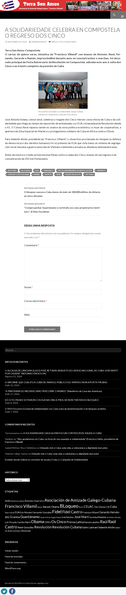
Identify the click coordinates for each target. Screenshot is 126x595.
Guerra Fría (45, 517)
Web (27, 314)
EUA (37, 170)
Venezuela (26, 530)
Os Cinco (58, 521)
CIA (108, 507)
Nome (28, 287)
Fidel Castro (72, 512)
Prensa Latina (75, 522)
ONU (48, 522)
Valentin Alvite (73, 174)
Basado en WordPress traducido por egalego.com (26, 583)
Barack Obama (51, 506)
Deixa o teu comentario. (64, 42)
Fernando (48, 170)
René (58, 174)
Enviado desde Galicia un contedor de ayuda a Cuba (31, 459)
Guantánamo (30, 517)
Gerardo (101, 170)
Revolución (43, 527)
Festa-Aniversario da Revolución (75, 170)
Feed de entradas (14, 556)
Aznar (39, 507)
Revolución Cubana (67, 527)
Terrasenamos (38, 42)
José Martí (81, 517)
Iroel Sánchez (68, 517)
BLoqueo (26, 170)
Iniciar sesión (11, 550)
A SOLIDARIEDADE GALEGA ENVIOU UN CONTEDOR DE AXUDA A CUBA (62, 433)
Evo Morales (26, 512)
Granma (15, 517)
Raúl (104, 521)
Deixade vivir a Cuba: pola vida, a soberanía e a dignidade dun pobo (74, 447)
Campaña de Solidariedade (74, 459)
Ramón (48, 174)
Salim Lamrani (90, 527)
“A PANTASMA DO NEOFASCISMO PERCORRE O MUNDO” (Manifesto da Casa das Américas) (53, 391)
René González (26, 527)
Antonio (12, 170)
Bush (81, 507)
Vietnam (89, 174)
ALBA (7, 501)
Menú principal (121, 15)
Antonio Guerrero (34, 500)
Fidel (57, 511)
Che (96, 507)
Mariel (36, 174)
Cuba (113, 506)
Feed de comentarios (15, 562)
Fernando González (42, 512)
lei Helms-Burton (114, 517)
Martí (28, 522)
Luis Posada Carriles (15, 522)
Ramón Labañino (92, 522)
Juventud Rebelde (98, 517)
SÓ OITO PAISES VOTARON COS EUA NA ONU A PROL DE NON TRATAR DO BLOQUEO (52, 400)
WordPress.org (13, 568)
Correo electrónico (35, 300)
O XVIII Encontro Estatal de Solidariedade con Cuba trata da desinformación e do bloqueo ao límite (55, 408)
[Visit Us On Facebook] (12, 590)
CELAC (89, 506)
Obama (37, 521)
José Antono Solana (18, 174)
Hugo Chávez (56, 517)
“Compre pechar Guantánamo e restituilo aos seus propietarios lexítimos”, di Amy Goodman (62, 208)
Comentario (31, 245)
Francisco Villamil (91, 512)
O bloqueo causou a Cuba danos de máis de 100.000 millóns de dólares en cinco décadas (62, 192)
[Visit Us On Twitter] (4, 590)
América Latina (17, 501)
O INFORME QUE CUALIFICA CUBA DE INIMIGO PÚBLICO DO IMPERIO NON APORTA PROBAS (56, 382)
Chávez (101, 507)
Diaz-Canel (9, 512)
